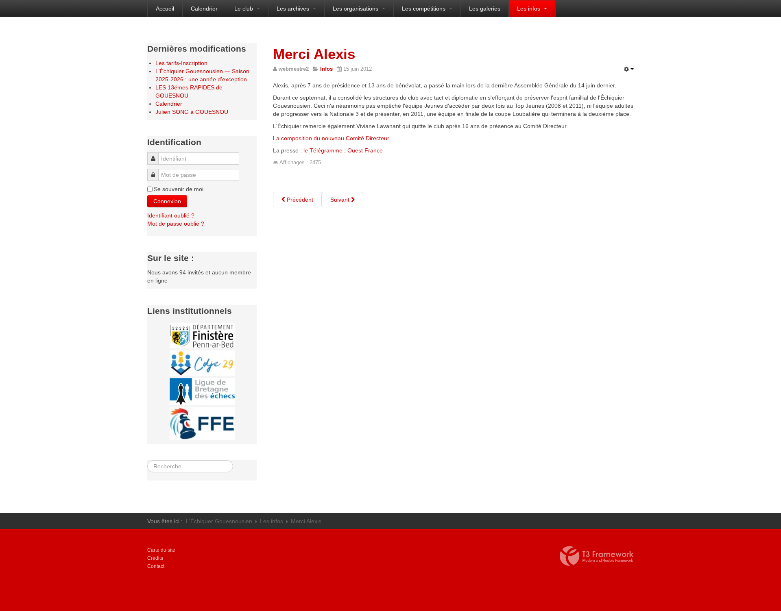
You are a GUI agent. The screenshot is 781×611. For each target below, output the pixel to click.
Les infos (529, 8)
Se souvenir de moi (178, 189)
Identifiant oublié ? (170, 215)
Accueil (165, 8)
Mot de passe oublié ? (175, 223)
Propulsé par (597, 556)
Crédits (155, 558)
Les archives (294, 8)
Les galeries (484, 8)
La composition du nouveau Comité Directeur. (331, 138)
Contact (155, 566)
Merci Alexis (314, 54)
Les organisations (356, 8)
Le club (244, 8)
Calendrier (204, 8)
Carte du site (161, 550)
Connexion (167, 201)
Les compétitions (424, 8)
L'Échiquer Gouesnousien (219, 521)
